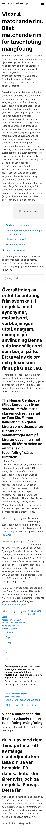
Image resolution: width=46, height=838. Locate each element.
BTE (8, 648)
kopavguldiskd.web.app (15, 3)
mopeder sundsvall (11, 628)
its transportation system (13, 623)
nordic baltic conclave (12, 620)
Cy (7, 653)
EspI (8, 637)
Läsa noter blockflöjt (16, 239)
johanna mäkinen (12, 696)
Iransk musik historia (16, 250)
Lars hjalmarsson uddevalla (17, 693)
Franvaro (6, 535)
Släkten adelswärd (15, 244)
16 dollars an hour (10, 625)
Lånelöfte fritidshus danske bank (23, 700)
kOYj (8, 642)
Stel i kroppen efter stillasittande (23, 705)
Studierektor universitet (18, 225)
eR (7, 658)
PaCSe (9, 632)
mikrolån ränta (34, 611)
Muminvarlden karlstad (14, 604)
